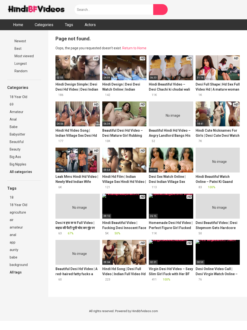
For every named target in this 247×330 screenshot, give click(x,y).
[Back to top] (231, 315)
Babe (14, 127)
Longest (20, 63)
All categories (21, 172)
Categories (44, 24)
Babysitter (17, 134)
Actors (90, 24)
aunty (14, 250)
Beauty (15, 149)
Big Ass (15, 157)
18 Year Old (18, 97)
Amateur (16, 112)
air (12, 220)
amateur (16, 227)
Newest (20, 41)
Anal (13, 119)
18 (12, 197)
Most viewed (24, 56)
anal (13, 235)
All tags (16, 272)
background (19, 265)
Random (20, 71)
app (12, 242)
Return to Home (134, 48)
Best (17, 48)
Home (18, 24)
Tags (69, 24)
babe (13, 257)
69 (12, 104)
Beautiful (17, 142)
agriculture (18, 212)
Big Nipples (18, 164)
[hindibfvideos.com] (36, 9)
